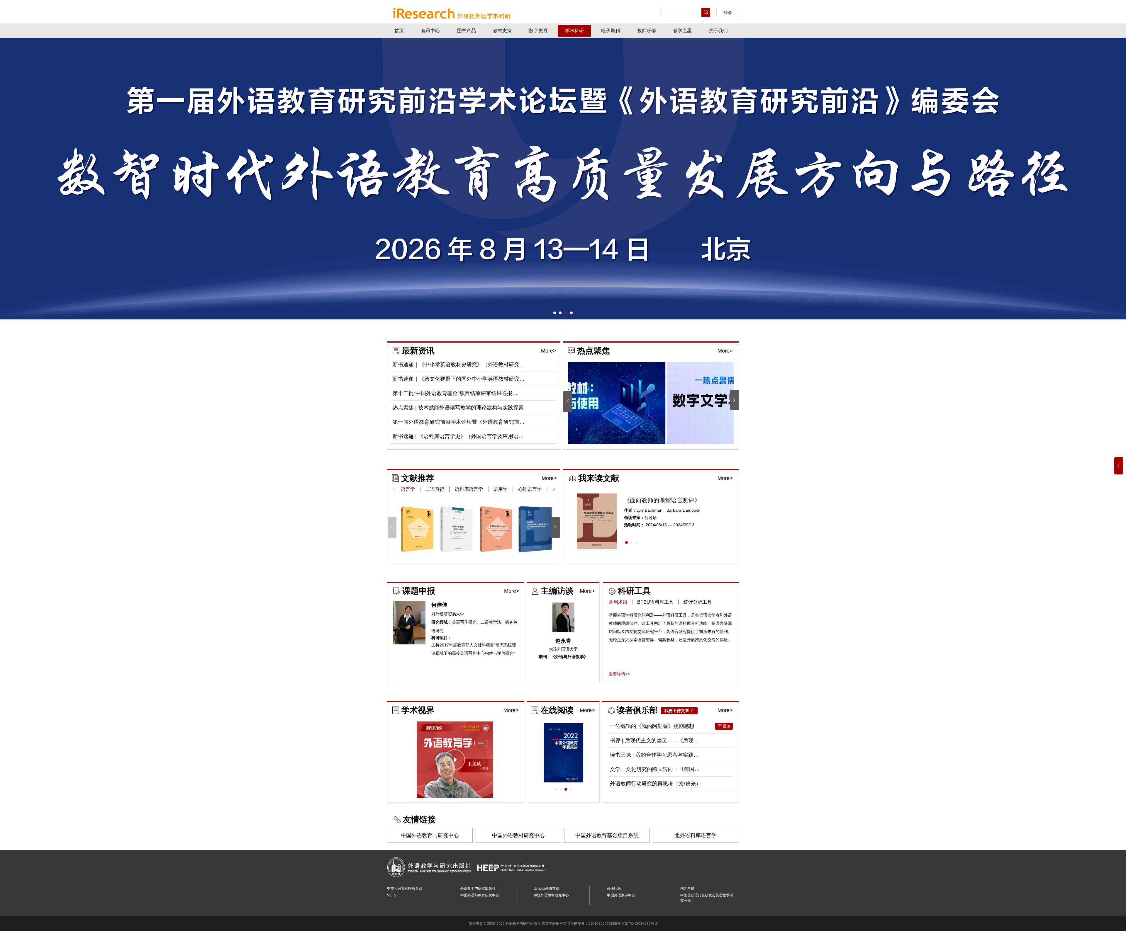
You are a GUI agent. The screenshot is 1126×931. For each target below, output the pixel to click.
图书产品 (466, 30)
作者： (630, 510)
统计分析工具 (698, 602)
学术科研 (574, 30)
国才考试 (687, 888)
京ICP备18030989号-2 (639, 924)
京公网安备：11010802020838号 (593, 924)
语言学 (408, 489)
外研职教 (614, 888)
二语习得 (434, 489)
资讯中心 (430, 30)
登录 (728, 12)
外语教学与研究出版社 (478, 888)
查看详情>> (619, 674)
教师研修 (646, 30)
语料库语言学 (469, 489)
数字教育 (538, 30)
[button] (554, 313)
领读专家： (634, 517)
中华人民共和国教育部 (404, 888)
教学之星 (682, 30)
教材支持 (502, 30)
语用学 (501, 489)
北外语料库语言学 (695, 835)
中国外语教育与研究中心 (430, 835)
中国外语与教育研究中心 (479, 895)
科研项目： (441, 638)
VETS (391, 895)
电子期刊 (610, 30)
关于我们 (718, 30)
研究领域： (441, 622)
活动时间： (634, 525)
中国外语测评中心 (621, 895)
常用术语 (618, 602)
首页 (399, 30)
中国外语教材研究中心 (518, 835)
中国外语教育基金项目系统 (607, 835)
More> (548, 351)
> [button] (554, 489)
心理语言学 (530, 489)
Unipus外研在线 (546, 888)
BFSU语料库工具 (655, 602)
